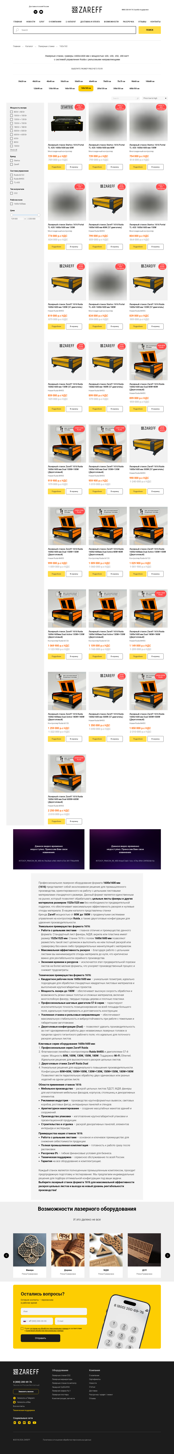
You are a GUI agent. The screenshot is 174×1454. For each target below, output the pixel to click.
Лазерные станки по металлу (64, 1383)
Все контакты (19, 1406)
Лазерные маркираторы (62, 1379)
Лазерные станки (46, 46)
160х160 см (86, 88)
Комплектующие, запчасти (63, 1398)
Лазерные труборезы (61, 1387)
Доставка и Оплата (90, 22)
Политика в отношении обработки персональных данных (67, 1440)
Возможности (111, 22)
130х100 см (53, 88)
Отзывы (142, 22)
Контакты (155, 22)
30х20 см (22, 81)
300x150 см (118, 88)
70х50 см (107, 81)
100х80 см (150, 81)
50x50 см (79, 81)
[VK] (35, 13)
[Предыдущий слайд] (6, 1255)
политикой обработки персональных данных (44, 1331)
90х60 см (135, 81)
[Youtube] (41, 13)
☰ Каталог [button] (71, 22)
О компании (55, 22)
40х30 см (36, 81)
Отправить (40, 1338)
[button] (26, 1391)
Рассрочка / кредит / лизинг (101, 1395)
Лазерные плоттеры (60, 1395)
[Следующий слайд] (167, 1255)
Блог (41, 22)
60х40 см (93, 81)
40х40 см (50, 81)
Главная (18, 22)
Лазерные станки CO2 (61, 1375)
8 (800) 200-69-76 (22, 1382)
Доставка (93, 1391)
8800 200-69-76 (127, 10)
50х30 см (65, 81)
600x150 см (134, 88)
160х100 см (70, 88)
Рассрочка (128, 22)
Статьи (92, 1387)
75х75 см (121, 81)
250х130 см (102, 88)
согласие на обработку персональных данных (49, 1328)
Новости (30, 22)
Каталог (29, 46)
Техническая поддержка (24, 1410)
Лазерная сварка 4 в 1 (61, 1391)
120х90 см (38, 88)
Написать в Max (24, 1402)
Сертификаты (95, 1379)
